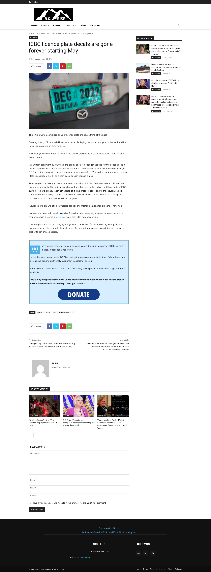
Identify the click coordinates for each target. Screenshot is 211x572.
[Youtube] (152, 553)
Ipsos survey (60, 217)
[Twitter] (56, 66)
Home (34, 25)
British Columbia (43, 313)
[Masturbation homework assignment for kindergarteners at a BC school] (143, 68)
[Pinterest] (63, 66)
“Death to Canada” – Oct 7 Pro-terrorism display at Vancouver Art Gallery (43, 422)
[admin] (31, 59)
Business (58, 25)
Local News (40, 33)
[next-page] (35, 435)
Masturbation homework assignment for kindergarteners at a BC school (165, 67)
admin (37, 59)
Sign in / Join (33, 2)
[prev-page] (30, 435)
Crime (83, 25)
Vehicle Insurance (66, 313)
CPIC (31, 172)
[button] (178, 25)
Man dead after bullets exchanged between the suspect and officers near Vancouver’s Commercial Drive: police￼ (107, 346)
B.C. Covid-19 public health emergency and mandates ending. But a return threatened (78, 422)
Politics (71, 25)
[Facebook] (49, 66)
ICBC (54, 313)
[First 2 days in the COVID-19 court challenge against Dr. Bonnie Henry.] (143, 84)
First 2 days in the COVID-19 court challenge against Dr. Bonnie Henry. (166, 83)
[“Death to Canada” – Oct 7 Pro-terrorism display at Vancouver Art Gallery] (44, 406)
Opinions (95, 25)
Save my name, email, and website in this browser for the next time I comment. (69, 503)
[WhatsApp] (69, 66)
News (44, 25)
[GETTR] (138, 553)
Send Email (85, 557)
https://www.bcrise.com (61, 367)
